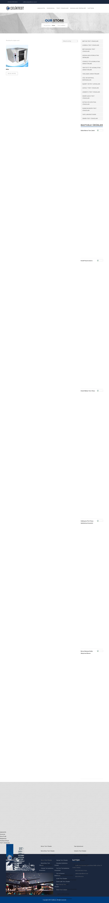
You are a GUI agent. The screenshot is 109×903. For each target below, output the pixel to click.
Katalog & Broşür (4, 840)
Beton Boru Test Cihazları (88, 50)
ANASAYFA (41, 8)
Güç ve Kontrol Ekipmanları (88, 79)
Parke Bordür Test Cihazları (89, 109)
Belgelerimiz (3, 838)
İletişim (91, 8)
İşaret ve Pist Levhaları (91, 84)
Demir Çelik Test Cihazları (88, 97)
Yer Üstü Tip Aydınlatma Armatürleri (91, 69)
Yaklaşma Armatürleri (90, 74)
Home (53, 25)
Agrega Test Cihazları (90, 45)
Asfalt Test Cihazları (90, 88)
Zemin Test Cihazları (90, 118)
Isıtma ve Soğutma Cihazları (89, 103)
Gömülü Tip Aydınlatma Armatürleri (91, 62)
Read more (12, 73)
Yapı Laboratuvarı (89, 114)
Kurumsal (51, 8)
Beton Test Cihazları (90, 41)
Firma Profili (3, 836)
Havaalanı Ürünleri (78, 8)
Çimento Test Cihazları (91, 92)
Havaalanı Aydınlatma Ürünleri (90, 56)
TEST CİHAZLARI (62, 8)
